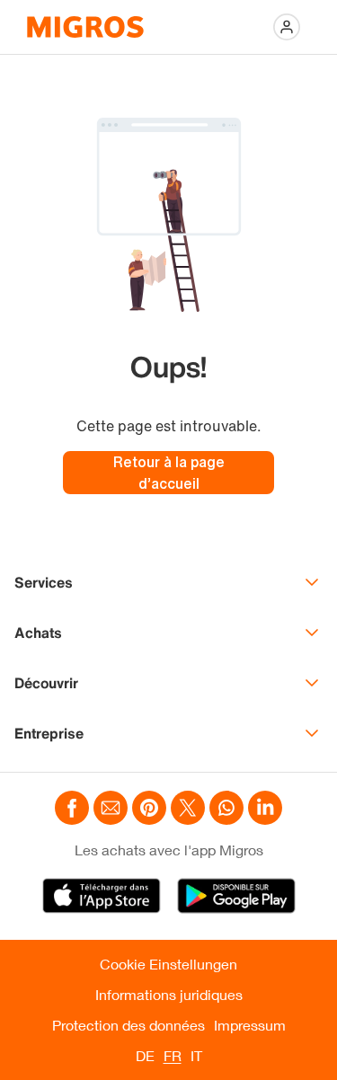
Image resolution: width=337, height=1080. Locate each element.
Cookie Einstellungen (168, 963)
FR (173, 1055)
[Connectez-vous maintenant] (286, 27)
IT (196, 1055)
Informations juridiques (169, 994)
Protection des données (128, 1024)
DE (145, 1055)
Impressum (250, 1024)
